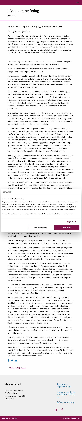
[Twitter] (12, 360)
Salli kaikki (67, 227)
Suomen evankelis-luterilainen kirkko (66, 393)
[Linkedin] (16, 360)
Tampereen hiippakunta (63, 385)
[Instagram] (57, 410)
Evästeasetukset (65, 402)
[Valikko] (77, 2)
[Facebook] (9, 360)
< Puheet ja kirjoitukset (17, 368)
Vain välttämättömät (41, 227)
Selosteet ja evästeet (9, 418)
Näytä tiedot (71, 222)
